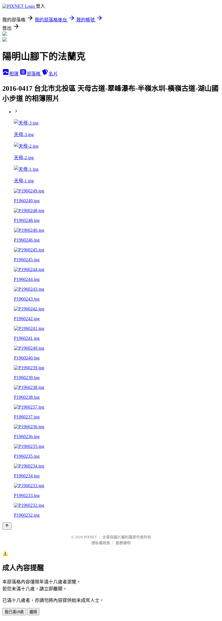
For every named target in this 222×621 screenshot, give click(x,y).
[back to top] (7, 526)
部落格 (34, 73)
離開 (33, 612)
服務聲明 (123, 543)
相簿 (14, 73)
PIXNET (90, 537)
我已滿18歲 (14, 612)
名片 (53, 73)
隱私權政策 (100, 543)
